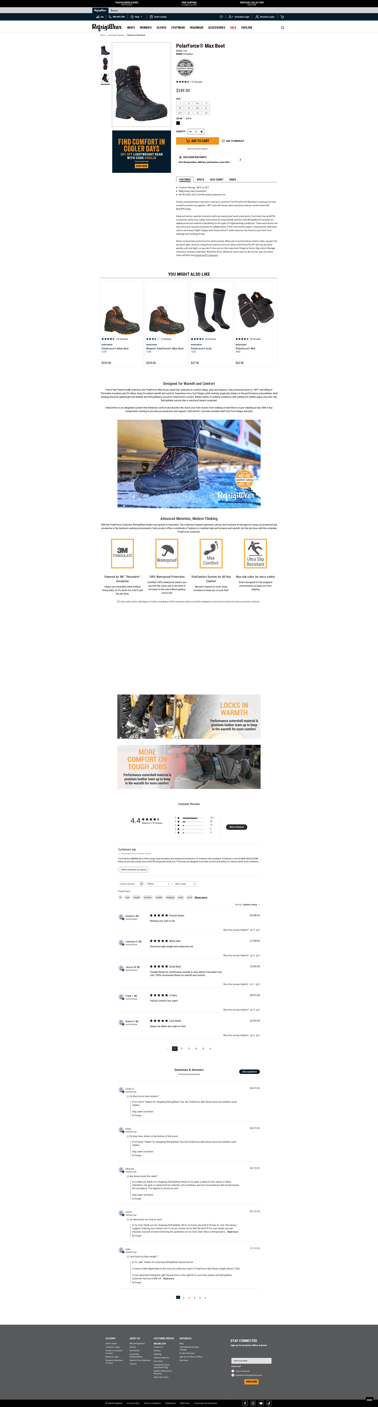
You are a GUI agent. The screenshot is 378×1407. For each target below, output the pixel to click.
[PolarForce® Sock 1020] (211, 309)
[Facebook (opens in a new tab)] (245, 1403)
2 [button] (183, 1298)
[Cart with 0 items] (282, 16)
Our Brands (135, 1350)
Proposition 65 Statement (205, 1403)
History (133, 1347)
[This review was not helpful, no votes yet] (257, 930)
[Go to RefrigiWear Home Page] (100, 10)
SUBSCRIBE (251, 1381)
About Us (135, 1338)
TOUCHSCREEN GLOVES (126, 3)
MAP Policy (185, 1403)
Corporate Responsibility (136, 1355)
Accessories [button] (216, 27)
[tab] (185, 179)
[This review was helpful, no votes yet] (251, 930)
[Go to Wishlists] (221, 17)
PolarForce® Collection (206, 255)
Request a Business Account (114, 1361)
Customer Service (164, 1338)
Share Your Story (161, 1377)
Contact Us (158, 1347)
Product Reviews (187, 1353)
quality (159, 897)
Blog (182, 1343)
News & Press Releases (140, 1360)
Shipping (157, 1354)
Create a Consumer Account (114, 1351)
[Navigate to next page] (210, 1048)
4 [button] (194, 1298)
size (127, 897)
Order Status (111, 1343)
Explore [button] (246, 27)
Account (111, 1338)
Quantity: (181, 131)
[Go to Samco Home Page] (114, 10)
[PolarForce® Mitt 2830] (256, 309)
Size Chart (158, 1361)
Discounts (184, 1360)
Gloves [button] (161, 27)
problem (148, 897)
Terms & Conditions (152, 1403)
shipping (170, 897)
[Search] (282, 28)
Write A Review (237, 827)
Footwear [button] (178, 27)
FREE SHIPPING (189, 3)
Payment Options (161, 1357)
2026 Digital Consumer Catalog (189, 1348)
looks (180, 897)
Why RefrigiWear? (137, 1343)
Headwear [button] (196, 27)
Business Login (112, 1356)
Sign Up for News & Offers (191, 1356)
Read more (232, 1232)
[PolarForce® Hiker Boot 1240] (122, 309)
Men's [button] (131, 27)
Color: (184, 118)
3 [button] (189, 1298)
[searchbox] (128, 883)
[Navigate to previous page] (168, 1048)
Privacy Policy (133, 1403)
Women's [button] (146, 27)
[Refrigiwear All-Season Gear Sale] (141, 151)
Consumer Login (113, 1347)
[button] (137, 16)
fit (120, 897)
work (189, 897)
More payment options (198, 148)
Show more (201, 897)
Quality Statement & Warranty (163, 1372)
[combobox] (100, 17)
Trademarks (170, 1403)
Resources (186, 1338)
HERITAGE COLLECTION (252, 3)
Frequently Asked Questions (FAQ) (161, 1366)
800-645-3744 (160, 1343)
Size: (179, 98)
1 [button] (178, 1298)
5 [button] (200, 1298)
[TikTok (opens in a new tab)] (269, 1403)
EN (102, 16)
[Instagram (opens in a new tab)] (253, 1403)
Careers (133, 1363)
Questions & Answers (189, 1070)
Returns (157, 1350)
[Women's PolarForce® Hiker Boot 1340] (166, 309)
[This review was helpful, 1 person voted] (251, 984)
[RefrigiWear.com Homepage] (107, 27)
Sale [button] (233, 27)
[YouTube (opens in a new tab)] (261, 1403)
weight (136, 897)
